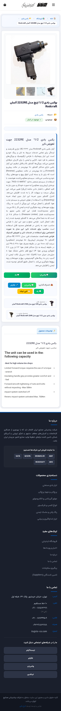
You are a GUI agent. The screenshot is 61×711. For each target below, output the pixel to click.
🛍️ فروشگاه (40, 18)
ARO (51, 462)
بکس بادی (26, 18)
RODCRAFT (40, 462)
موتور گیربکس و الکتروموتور (45, 499)
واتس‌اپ (30, 666)
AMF (51, 456)
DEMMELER (40, 456)
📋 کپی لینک (25, 291)
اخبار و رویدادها (50, 548)
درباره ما (53, 555)
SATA (18, 456)
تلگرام (30, 658)
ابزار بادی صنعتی (50, 485)
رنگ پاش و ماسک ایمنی (46, 512)
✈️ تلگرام (14, 285)
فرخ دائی (23, 706)
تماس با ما (52, 561)
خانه (53, 18)
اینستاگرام (30, 650)
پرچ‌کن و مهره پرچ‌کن (47, 492)
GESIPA (28, 456)
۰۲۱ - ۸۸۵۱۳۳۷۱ (39, 608)
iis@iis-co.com (39, 631)
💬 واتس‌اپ (44, 275)
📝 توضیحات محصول (47, 331)
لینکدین (30, 674)
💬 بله (17, 275)
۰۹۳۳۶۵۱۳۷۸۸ (40, 625)
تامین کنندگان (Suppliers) (44, 575)
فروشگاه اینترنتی (49, 541)
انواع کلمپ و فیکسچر (47, 505)
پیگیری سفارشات (49, 568)
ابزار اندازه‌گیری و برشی (47, 519)
